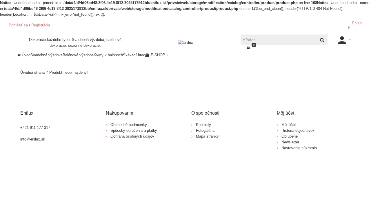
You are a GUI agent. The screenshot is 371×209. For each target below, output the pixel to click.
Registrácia (40, 25)
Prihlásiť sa (18, 25)
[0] (248, 48)
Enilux (356, 23)
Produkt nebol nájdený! (68, 72)
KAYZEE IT (209, 167)
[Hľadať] (322, 40)
